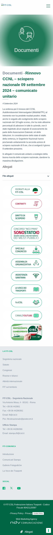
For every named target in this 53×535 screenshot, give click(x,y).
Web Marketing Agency (26, 519)
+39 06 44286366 (14, 429)
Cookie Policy (38, 513)
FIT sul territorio (10, 387)
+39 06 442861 (13, 406)
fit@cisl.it (13, 415)
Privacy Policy (17, 513)
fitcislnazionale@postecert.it (20, 419)
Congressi (7, 370)
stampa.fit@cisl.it (16, 433)
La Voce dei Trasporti (12, 471)
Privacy (28, 513)
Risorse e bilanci (10, 376)
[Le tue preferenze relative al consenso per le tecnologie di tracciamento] (48, 530)
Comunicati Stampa (12, 460)
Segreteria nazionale (12, 359)
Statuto (6, 365)
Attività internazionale (12, 381)
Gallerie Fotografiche (12, 465)
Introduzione (8, 454)
